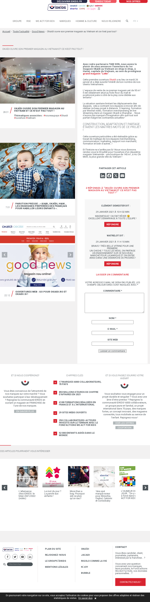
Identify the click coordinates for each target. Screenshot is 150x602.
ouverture (19, 118)
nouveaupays (51, 115)
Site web (112, 339)
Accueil (6, 31)
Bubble (85, 573)
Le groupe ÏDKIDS (55, 561)
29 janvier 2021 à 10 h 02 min (112, 211)
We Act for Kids (45, 21)
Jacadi (85, 554)
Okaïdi (112, 79)
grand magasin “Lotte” (96, 73)
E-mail (112, 329)
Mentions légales (56, 567)
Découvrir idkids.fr (69, 1)
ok (36, 564)
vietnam (31, 118)
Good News (38, 31)
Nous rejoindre (111, 21)
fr (134, 21)
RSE (29, 21)
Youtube (22, 555)
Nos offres (133, 1)
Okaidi (64, 115)
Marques (65, 21)
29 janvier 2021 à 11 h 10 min (112, 241)
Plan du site (53, 548)
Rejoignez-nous (55, 554)
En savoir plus (85, 598)
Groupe (17, 21)
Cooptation (124, 427)
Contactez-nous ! (130, 582)
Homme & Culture (86, 21)
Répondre (112, 224)
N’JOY (84, 567)
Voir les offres (124, 423)
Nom (112, 318)
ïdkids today (103, 1)
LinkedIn (30, 555)
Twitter (15, 555)
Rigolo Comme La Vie (94, 561)
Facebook (7, 555)
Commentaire (112, 291)
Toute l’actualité (21, 31)
